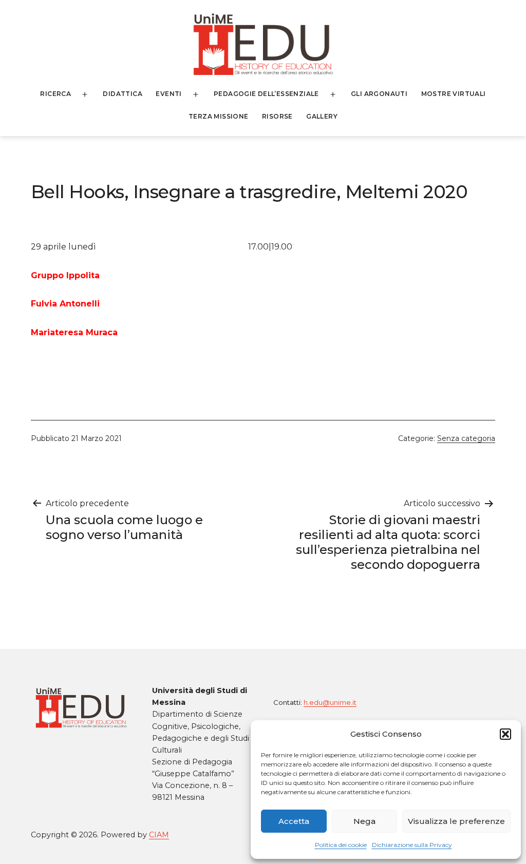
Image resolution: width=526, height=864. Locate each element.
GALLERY (321, 116)
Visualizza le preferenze (456, 821)
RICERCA (55, 94)
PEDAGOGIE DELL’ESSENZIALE (266, 94)
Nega (364, 821)
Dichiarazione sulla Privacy (412, 845)
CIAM (159, 834)
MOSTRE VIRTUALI (453, 94)
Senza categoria (466, 438)
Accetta (293, 821)
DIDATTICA (122, 94)
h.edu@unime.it (330, 702)
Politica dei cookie (341, 845)
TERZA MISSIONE (219, 116)
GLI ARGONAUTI (379, 94)
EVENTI (168, 94)
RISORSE (277, 116)
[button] (505, 734)
